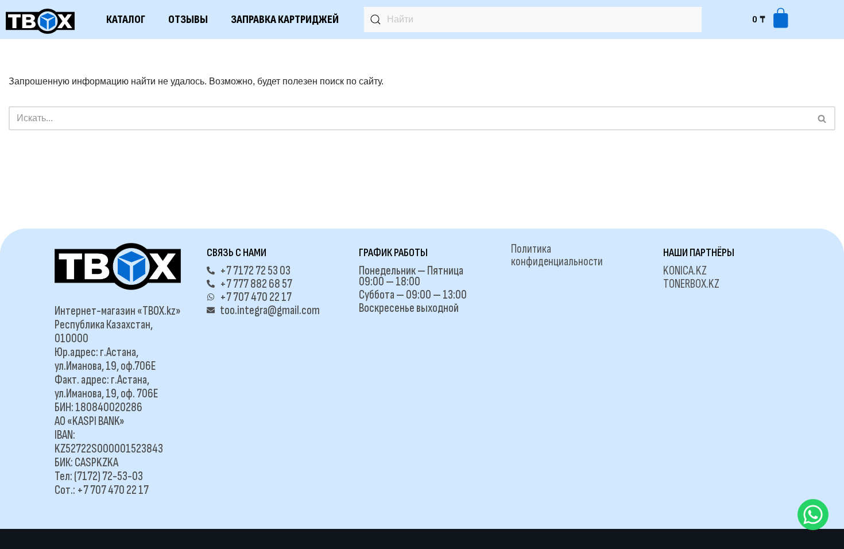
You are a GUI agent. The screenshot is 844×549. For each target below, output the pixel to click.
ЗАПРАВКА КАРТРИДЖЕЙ (285, 19)
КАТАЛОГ (125, 19)
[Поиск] (822, 118)
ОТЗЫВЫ (188, 19)
